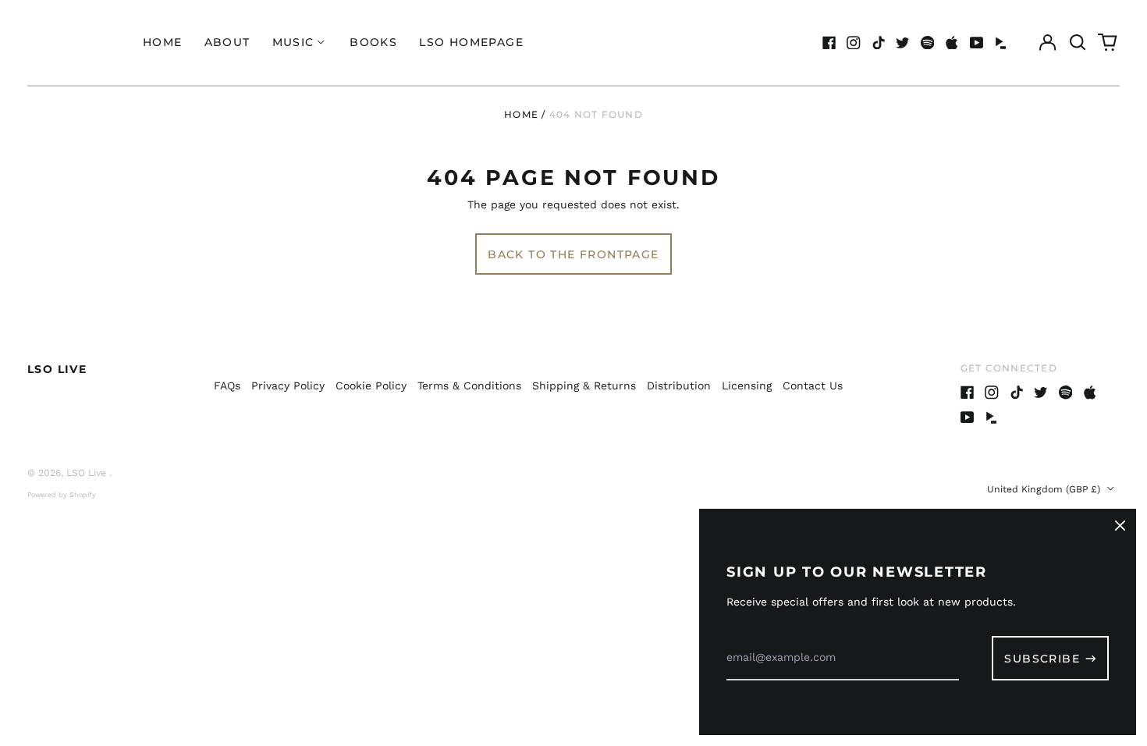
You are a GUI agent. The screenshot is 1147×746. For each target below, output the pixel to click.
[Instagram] (854, 43)
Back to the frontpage (573, 254)
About (227, 42)
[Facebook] (829, 43)
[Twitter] (903, 43)
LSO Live (57, 369)
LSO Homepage (471, 42)
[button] (1077, 42)
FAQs (227, 385)
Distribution (679, 385)
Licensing (747, 385)
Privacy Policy (288, 385)
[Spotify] (928, 43)
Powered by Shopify (61, 495)
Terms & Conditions (469, 385)
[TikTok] (879, 43)
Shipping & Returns (584, 385)
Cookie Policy (371, 385)
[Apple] (952, 43)
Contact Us (813, 385)
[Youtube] (977, 43)
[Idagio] (1001, 43)
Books (373, 42)
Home (163, 42)
